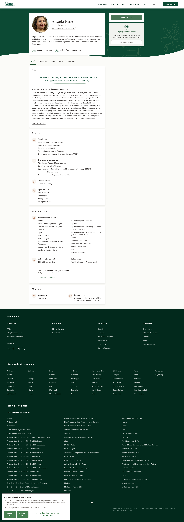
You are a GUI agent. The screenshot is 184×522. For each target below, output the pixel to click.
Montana (73, 386)
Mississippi (74, 378)
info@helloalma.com (14, 333)
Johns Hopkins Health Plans (75, 464)
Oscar (124, 429)
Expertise (43, 61)
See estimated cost (126, 42)
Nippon (124, 422)
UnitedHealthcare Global (131, 487)
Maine (51, 386)
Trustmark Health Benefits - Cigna (135, 460)
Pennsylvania (118, 378)
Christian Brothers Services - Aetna (78, 437)
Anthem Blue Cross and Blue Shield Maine (23, 456)
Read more (36, 44)
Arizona (10, 378)
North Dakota (97, 390)
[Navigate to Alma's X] (23, 349)
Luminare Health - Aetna (74, 472)
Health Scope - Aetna (72, 460)
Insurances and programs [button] (48, 217)
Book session (126, 17)
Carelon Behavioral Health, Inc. (76, 429)
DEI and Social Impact (151, 333)
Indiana (30, 394)
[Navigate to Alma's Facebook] (13, 349)
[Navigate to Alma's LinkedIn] (8, 349)
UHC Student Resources (131, 472)
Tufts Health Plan (128, 468)
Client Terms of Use (132, 508)
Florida (30, 375)
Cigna (66, 441)
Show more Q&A (38, 124)
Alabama (10, 371)
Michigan (73, 371)
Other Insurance (13, 497)
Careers (146, 337)
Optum (124, 426)
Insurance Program (105, 337)
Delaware (31, 371)
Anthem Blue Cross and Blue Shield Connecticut (26, 445)
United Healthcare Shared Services (135, 479)
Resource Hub (103, 340)
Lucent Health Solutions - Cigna (76, 468)
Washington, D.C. (140, 390)
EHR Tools (102, 344)
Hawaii (30, 382)
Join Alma (101, 333)
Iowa (51, 371)
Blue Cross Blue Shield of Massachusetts (23, 487)
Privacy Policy (118, 508)
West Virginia (139, 394)
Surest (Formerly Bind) (131, 452)
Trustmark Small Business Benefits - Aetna (139, 464)
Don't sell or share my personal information (48, 514)
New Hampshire (98, 371)
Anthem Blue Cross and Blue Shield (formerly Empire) (28, 437)
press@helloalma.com (15, 337)
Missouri (73, 382)
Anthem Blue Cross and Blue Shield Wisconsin (25, 479)
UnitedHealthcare (129, 483)
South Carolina (118, 386)
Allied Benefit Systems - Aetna (19, 429)
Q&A (33, 61)
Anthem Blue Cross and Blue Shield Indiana (23, 449)
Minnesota (74, 375)
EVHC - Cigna (69, 449)
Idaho (30, 386)
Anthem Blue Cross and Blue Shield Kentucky (25, 452)
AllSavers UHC (13, 422)
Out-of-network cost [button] (46, 259)
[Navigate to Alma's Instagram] (18, 349)
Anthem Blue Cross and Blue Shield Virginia (24, 475)
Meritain (67, 491)
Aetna (9, 418)
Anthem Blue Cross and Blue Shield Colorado (24, 441)
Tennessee (117, 394)
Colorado (10, 390)
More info (71, 61)
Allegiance (11, 426)
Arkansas (10, 382)
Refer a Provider (104, 348)
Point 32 (125, 437)
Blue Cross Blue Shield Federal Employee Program (27, 483)
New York (95, 382)
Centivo (67, 433)
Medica (67, 483)
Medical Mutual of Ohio (73, 487)
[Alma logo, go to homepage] (9, 4)
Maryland (53, 390)
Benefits (101, 329)
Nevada (73, 394)
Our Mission (147, 329)
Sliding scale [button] (76, 259)
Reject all (22, 514)
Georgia (31, 378)
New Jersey (96, 375)
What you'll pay (57, 61)
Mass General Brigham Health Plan (77, 479)
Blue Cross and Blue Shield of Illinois (78, 418)
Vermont (137, 378)
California (10, 386)
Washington (138, 386)
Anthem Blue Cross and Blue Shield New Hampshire (27, 468)
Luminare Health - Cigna (73, 475)
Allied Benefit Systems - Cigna (19, 433)
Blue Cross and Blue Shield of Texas (78, 426)
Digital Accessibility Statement (150, 508)
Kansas (52, 375)
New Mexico (96, 378)
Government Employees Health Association (81, 452)
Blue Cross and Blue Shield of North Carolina (81, 422)
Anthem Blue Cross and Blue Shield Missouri (24, 460)
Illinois (30, 390)
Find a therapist (58, 329)
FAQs (9, 329)
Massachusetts (55, 394)
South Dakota (118, 390)
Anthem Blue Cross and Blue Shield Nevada (24, 464)
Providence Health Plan (131, 441)
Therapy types (149, 344)
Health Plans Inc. (70, 456)
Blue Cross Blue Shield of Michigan (20, 491)
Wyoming (159, 375)
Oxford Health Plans (130, 433)
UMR (124, 475)
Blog (145, 340)
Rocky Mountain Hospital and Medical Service (140, 445)
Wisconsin (159, 371)
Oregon (116, 375)
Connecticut (11, 394)
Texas (136, 371)
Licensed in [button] (42, 295)
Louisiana (52, 382)
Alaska (9, 375)
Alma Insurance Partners (17, 413)
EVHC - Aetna (69, 445)
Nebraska (74, 390)
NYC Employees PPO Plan (132, 418)
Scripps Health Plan (129, 449)
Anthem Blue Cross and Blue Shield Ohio (23, 472)
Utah (136, 375)
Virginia (137, 382)
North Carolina (97, 386)
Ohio (93, 394)
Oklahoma (117, 371)
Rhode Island (118, 382)
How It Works (57, 333)
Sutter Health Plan (129, 456)
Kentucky (53, 378)
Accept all (10, 514)
